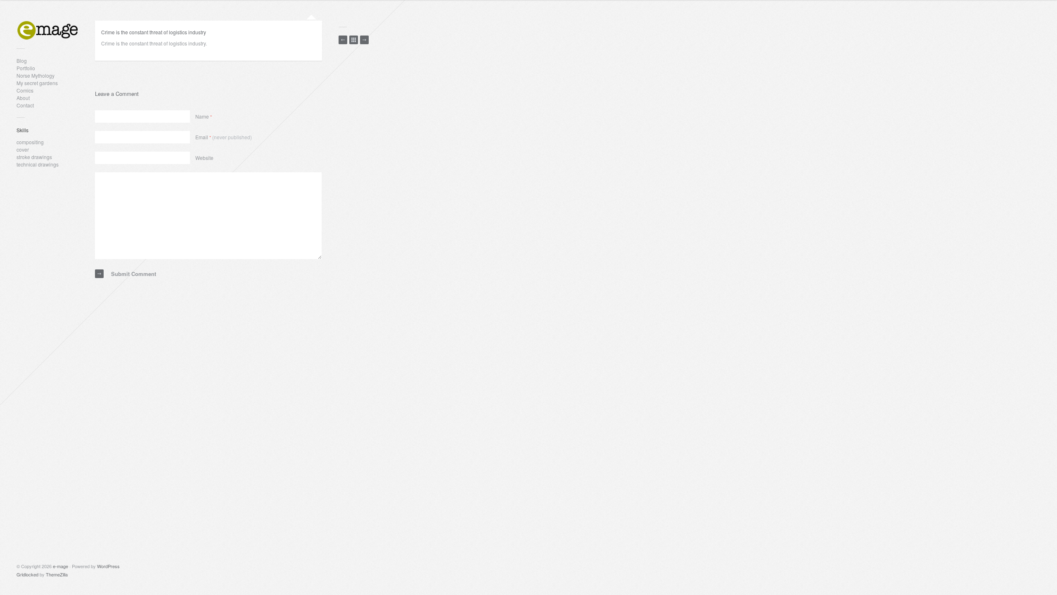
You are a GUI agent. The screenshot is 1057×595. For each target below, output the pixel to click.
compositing (30, 141)
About (23, 97)
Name (203, 116)
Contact (25, 105)
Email (223, 136)
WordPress (108, 566)
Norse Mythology (36, 75)
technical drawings (38, 164)
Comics (25, 90)
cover (23, 149)
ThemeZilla (57, 574)
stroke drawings (34, 156)
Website (204, 157)
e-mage (60, 566)
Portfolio (26, 67)
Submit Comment (133, 274)
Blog (22, 60)
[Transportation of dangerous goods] (343, 40)
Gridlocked (27, 574)
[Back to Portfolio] (353, 40)
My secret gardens (37, 82)
